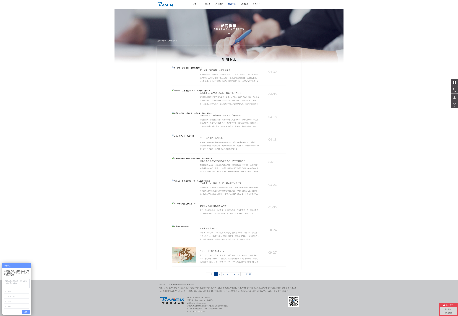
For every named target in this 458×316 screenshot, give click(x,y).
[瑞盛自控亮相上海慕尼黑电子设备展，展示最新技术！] (193, 158)
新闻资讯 (174, 41)
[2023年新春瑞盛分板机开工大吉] (184, 204)
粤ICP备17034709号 (199, 311)
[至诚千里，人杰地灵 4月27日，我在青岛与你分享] (191, 91)
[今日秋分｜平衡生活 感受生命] (184, 249)
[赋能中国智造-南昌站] (180, 226)
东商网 (175, 284)
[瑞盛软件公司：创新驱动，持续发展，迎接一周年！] (192, 113)
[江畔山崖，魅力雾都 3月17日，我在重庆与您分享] (191, 181)
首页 (194, 4)
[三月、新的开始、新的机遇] (183, 136)
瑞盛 (170, 284)
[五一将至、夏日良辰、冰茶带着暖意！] (187, 68)
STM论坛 (190, 284)
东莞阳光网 (182, 284)
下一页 (248, 274)
